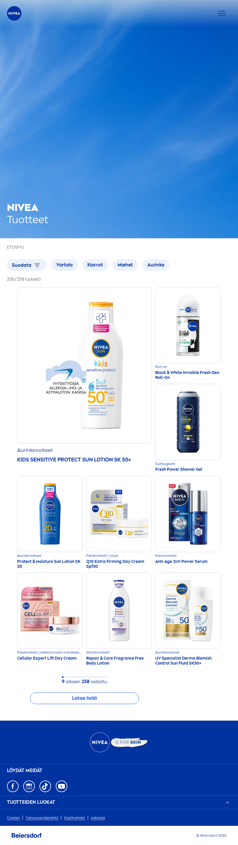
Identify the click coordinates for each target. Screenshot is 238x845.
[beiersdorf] (27, 835)
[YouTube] (61, 786)
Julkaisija (98, 818)
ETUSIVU (15, 247)
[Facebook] (13, 786)
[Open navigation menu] (221, 13)
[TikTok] (45, 786)
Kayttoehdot (74, 818)
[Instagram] (29, 786)
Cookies (13, 818)
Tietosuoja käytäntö (42, 818)
